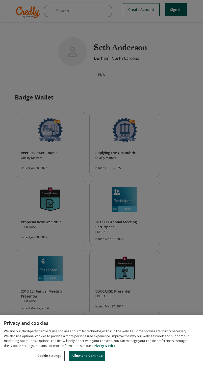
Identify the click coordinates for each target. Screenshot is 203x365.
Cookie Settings (49, 355)
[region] (101, 340)
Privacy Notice (104, 345)
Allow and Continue (87, 355)
